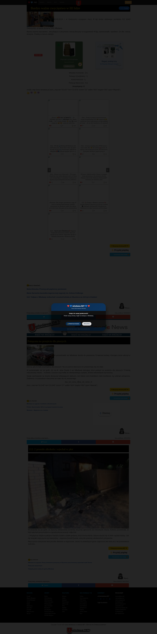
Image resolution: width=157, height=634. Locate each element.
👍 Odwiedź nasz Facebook (73, 323)
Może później (87, 323)
